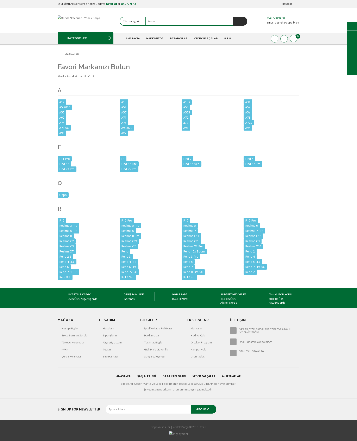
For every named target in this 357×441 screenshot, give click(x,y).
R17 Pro (250, 220)
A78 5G (64, 128)
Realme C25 (191, 241)
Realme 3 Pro (68, 226)
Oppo (63, 195)
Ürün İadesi (198, 356)
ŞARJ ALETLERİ (146, 376)
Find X (249, 159)
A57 (123, 112)
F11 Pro (64, 159)
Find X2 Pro (253, 164)
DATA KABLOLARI (174, 376)
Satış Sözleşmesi (154, 356)
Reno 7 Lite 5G (255, 267)
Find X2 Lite (129, 164)
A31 (247, 102)
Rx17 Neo (127, 277)
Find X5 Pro (129, 169)
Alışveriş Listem (112, 342)
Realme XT (66, 251)
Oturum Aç (128, 4)
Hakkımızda (151, 335)
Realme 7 (189, 231)
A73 (247, 117)
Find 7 (187, 159)
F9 (123, 159)
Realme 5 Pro (130, 226)
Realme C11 (191, 236)
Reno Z (250, 272)
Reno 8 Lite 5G (193, 272)
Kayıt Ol (111, 4)
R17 (185, 220)
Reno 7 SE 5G (68, 272)
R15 (61, 220)
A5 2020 (64, 107)
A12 (61, 102)
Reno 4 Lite (67, 262)
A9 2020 (126, 128)
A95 (247, 128)
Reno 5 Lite (253, 262)
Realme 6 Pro (68, 231)
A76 (123, 123)
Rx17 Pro (189, 277)
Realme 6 (251, 226)
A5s (247, 112)
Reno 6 (64, 267)
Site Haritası (110, 356)
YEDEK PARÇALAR (204, 376)
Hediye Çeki (198, 335)
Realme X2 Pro (193, 246)
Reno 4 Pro (128, 262)
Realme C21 (129, 241)
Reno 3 (126, 256)
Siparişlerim (110, 335)
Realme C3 (252, 241)
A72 (185, 117)
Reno (124, 251)
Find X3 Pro (67, 169)
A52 (123, 107)
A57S (186, 112)
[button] (85, 38)
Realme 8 (65, 236)
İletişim (107, 349)
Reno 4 (250, 256)
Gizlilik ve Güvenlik (156, 349)
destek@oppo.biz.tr (286, 22)
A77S (248, 123)
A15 (123, 102)
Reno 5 (188, 262)
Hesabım (108, 328)
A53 (185, 107)
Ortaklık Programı (201, 342)
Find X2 (64, 164)
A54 (247, 107)
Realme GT (128, 246)
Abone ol (203, 409)
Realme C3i (66, 246)
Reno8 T (65, 277)
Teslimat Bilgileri (154, 342)
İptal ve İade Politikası (158, 328)
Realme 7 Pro (254, 231)
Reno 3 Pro (190, 256)
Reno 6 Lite (129, 267)
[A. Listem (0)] (274, 38)
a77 (185, 123)
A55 (61, 112)
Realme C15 (253, 236)
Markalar (72, 54)
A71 (123, 117)
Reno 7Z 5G (129, 272)
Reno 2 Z (65, 256)
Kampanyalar (199, 349)
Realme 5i (189, 226)
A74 (61, 123)
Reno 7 (188, 267)
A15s (186, 102)
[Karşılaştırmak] (284, 38)
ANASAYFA (123, 376)
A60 (61, 117)
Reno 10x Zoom (194, 251)
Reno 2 (250, 251)
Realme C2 (66, 241)
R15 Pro (126, 220)
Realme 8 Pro (130, 236)
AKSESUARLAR (231, 376)
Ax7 (123, 133)
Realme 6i (127, 231)
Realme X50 (253, 246)
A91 (185, 128)
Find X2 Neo (191, 164)
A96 (61, 133)
